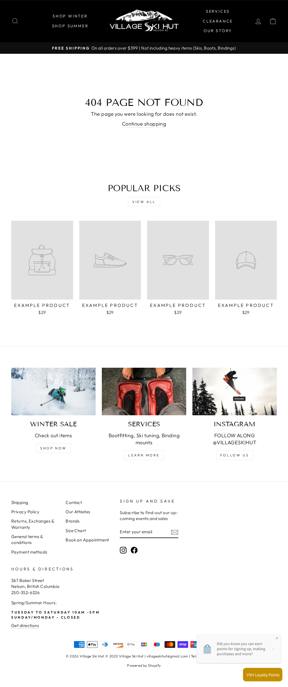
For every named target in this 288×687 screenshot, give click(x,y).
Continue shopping (144, 124)
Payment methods (29, 552)
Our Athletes (78, 511)
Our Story (218, 30)
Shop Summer (70, 25)
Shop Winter (70, 16)
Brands (73, 521)
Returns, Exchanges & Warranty (32, 524)
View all (144, 202)
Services (218, 11)
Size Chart (76, 530)
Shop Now (53, 448)
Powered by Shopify (144, 665)
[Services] (144, 391)
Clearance (218, 21)
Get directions (25, 625)
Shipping (19, 502)
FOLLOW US (234, 455)
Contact (74, 502)
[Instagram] (234, 391)
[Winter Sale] (53, 391)
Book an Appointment (87, 540)
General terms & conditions (27, 539)
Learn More (144, 455)
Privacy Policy (25, 511)
